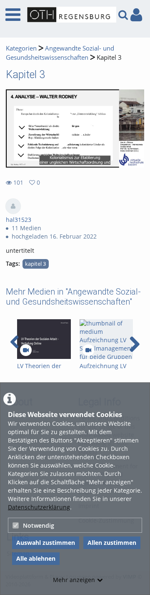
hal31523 (18, 220)
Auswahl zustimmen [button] (45, 543)
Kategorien (21, 48)
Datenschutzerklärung (39, 507)
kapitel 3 (35, 263)
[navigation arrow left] (15, 342)
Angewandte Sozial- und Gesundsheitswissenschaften (60, 53)
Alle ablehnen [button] (35, 558)
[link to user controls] (136, 15)
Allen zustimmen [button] (112, 543)
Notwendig (38, 525)
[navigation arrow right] (134, 344)
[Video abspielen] (75, 129)
